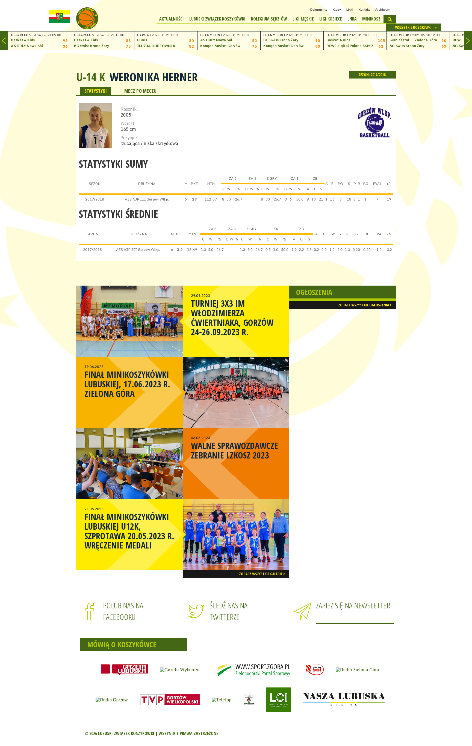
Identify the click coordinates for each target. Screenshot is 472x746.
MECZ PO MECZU (140, 91)
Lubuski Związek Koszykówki (217, 19)
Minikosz (371, 19)
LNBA (352, 19)
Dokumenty (318, 9)
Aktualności (171, 19)
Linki (349, 9)
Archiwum (382, 9)
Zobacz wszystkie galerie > (262, 573)
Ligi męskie (303, 19)
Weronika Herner (154, 77)
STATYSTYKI (95, 91)
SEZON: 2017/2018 (372, 74)
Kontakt (364, 9)
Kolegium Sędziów (269, 19)
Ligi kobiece (330, 19)
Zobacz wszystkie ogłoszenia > (365, 304)
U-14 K (90, 77)
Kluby (337, 9)
